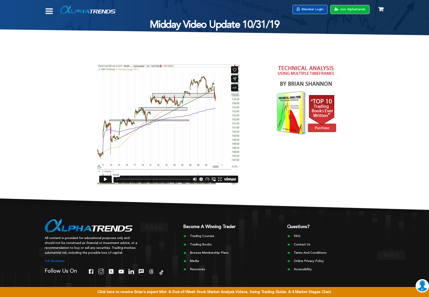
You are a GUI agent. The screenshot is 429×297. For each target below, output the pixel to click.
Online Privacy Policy (309, 261)
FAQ (297, 236)
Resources (197, 269)
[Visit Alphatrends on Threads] (151, 271)
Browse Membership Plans (209, 252)
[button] (52, 9)
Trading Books (201, 244)
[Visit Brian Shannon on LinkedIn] (131, 271)
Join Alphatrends (352, 9)
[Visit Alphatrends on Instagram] (101, 271)
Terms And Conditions (310, 252)
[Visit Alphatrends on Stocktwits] (141, 271)
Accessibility (303, 269)
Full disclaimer (55, 261)
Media (194, 261)
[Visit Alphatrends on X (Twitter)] (111, 271)
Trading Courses (202, 236)
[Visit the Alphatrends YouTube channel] (121, 271)
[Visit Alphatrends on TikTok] (161, 272)
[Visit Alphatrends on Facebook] (91, 271)
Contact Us (302, 244)
